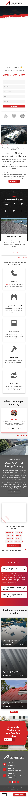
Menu (4, 794)
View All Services (22, 257)
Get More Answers (14, 601)
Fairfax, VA (18, 535)
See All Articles (14, 711)
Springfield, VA (8, 541)
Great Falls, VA (10, 535)
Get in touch (8, 284)
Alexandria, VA (9, 532)
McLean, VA (18, 538)
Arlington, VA (19, 532)
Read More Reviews (22, 435)
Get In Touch (14, 492)
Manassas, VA (10, 538)
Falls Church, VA (19, 541)
